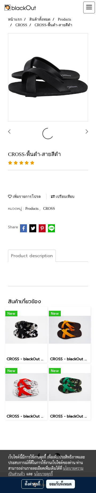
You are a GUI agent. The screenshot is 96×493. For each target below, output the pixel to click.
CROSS (49, 209)
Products (32, 209)
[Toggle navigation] (89, 7)
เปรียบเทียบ (64, 197)
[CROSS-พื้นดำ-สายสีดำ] (48, 77)
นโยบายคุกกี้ (43, 473)
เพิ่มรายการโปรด (26, 197)
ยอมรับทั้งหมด (60, 483)
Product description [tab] (32, 256)
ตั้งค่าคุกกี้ (32, 483)
